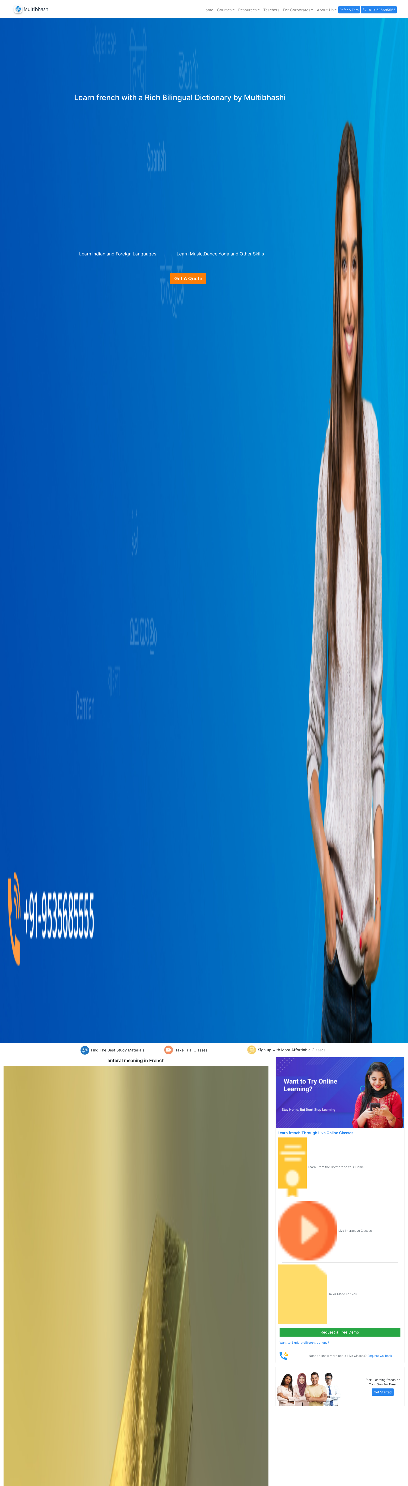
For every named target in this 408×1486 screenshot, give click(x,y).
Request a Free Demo (340, 1332)
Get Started (383, 1392)
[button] (225, 10)
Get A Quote (188, 278)
